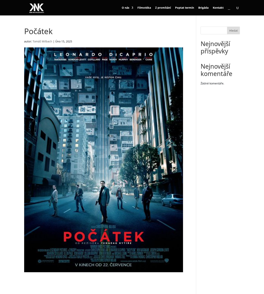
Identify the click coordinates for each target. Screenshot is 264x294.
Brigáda (203, 7)
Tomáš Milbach (42, 41)
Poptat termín (184, 7)
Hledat (233, 30)
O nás (125, 7)
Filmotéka (144, 7)
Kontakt (218, 7)
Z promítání (163, 7)
